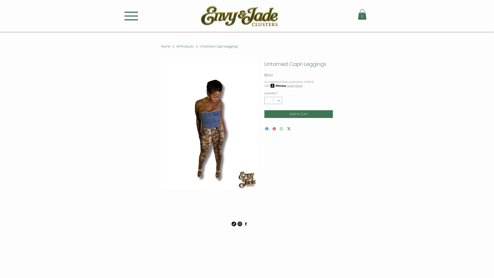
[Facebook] (246, 224)
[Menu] (131, 16)
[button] (362, 14)
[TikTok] (234, 224)
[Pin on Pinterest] (274, 128)
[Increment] (279, 100)
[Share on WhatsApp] (281, 128)
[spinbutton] (273, 100)
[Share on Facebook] (267, 128)
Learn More (294, 86)
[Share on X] (289, 128)
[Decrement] (267, 100)
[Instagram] (240, 224)
